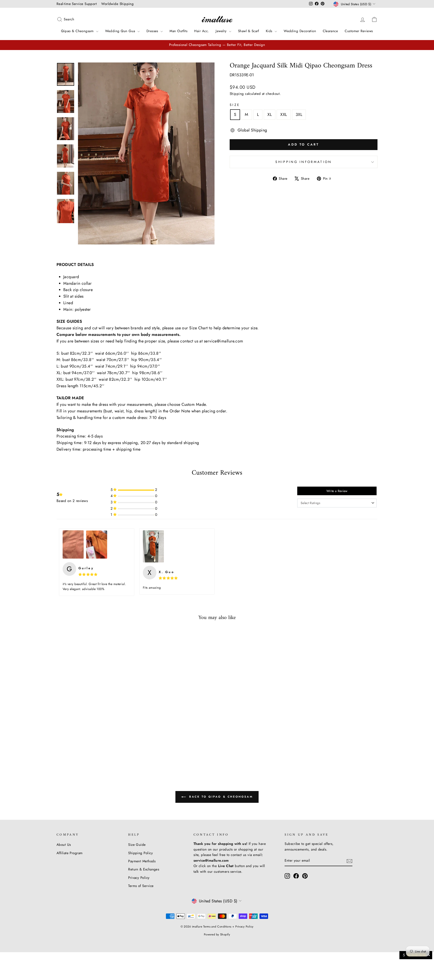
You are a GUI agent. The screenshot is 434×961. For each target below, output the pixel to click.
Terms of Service (140, 885)
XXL (283, 114)
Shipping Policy (140, 853)
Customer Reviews (359, 31)
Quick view (94, 728)
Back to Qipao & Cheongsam (220, 797)
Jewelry (222, 31)
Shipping (237, 93)
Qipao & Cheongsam (78, 31)
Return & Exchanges (143, 869)
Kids (270, 31)
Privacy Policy (138, 877)
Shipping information (303, 162)
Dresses (153, 31)
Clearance (330, 31)
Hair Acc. (201, 31)
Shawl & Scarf (248, 31)
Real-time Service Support (77, 3)
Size (235, 105)
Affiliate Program (70, 853)
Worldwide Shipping (117, 3)
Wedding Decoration (300, 31)
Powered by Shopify (217, 934)
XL (269, 114)
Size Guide (137, 844)
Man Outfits (178, 31)
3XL (299, 114)
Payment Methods (142, 861)
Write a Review (337, 491)
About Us (64, 844)
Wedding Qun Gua (120, 31)
